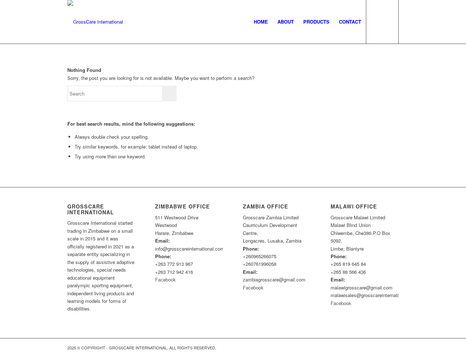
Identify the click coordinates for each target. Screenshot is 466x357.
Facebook (165, 279)
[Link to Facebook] (393, 347)
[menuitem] (261, 22)
